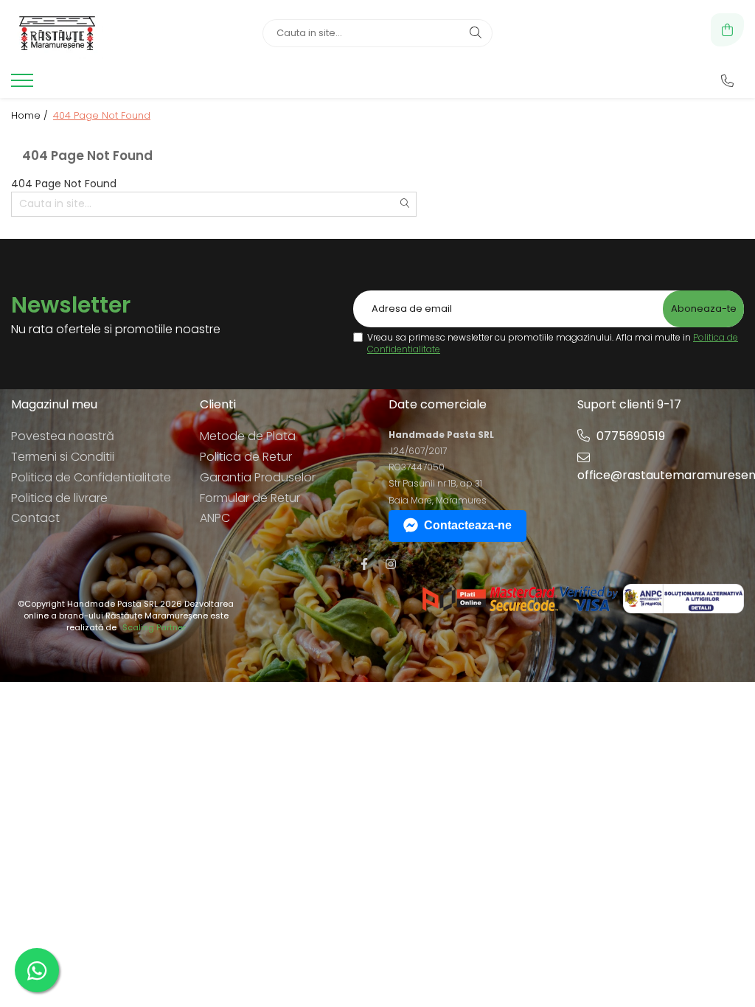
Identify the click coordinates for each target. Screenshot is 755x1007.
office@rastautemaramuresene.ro (660, 475)
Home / (31, 115)
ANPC (215, 517)
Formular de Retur (250, 497)
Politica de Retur (246, 456)
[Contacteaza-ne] (727, 81)
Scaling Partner (154, 627)
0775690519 (629, 436)
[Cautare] (476, 33)
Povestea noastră (62, 436)
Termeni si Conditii (62, 456)
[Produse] (24, 85)
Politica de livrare (59, 497)
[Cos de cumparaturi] (727, 29)
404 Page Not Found (101, 115)
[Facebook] (364, 564)
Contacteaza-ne (468, 525)
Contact (35, 517)
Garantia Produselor (258, 477)
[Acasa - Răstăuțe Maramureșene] (103, 33)
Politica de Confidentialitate (91, 477)
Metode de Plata (248, 436)
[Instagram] (391, 564)
